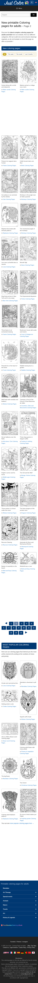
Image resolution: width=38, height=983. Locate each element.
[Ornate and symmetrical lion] (9, 680)
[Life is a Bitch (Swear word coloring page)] (9, 734)
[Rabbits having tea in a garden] (28, 363)
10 (23, 628)
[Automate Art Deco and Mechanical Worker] (28, 539)
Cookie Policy (22, 947)
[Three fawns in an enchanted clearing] (9, 327)
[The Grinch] (28, 780)
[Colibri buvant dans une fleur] (28, 158)
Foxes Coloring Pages (9, 370)
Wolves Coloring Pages (9, 404)
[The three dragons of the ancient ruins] (28, 506)
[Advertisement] (19, 114)
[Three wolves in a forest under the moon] (9, 506)
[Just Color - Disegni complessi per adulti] (14, 952)
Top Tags (33, 945)
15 (21, 633)
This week (11, 54)
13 (11, 633)
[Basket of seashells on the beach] (9, 563)
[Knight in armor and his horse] (9, 470)
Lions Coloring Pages (9, 267)
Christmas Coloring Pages (29, 785)
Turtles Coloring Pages (9, 706)
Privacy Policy (31, 947)
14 (16, 633)
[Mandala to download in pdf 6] (28, 680)
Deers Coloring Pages (27, 265)
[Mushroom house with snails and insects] (28, 327)
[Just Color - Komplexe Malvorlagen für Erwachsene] (22, 952)
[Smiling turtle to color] (9, 701)
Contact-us (6, 947)
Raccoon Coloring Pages (10, 545)
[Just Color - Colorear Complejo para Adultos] (18, 952)
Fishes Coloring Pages (9, 165)
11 (28, 628)
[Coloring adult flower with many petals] (28, 745)
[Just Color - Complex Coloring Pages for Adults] (6, 952)
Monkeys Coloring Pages (28, 199)
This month (19, 54)
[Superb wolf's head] (28, 714)
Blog (29, 945)
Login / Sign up (32, 2)
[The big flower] (9, 773)
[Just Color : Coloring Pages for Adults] (17, 2)
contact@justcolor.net (27, 974)
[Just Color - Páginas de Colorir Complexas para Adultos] (26, 952)
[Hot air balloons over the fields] (9, 434)
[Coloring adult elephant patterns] (9, 812)
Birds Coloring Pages (27, 165)
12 (33, 628)
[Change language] (36, 2)
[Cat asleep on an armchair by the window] (9, 192)
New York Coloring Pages (10, 300)
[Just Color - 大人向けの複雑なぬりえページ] (33, 952)
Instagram (25, 941)
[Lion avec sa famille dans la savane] (9, 260)
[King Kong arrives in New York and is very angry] (9, 293)
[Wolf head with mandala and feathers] (9, 397)
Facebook (13, 941)
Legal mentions (14, 947)
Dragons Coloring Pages (28, 513)
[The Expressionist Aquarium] (28, 293)
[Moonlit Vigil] (28, 260)
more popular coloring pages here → (22, 823)
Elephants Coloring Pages (10, 233)
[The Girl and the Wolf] (28, 470)
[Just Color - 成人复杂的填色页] (29, 952)
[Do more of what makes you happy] (28, 812)
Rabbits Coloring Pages (28, 370)
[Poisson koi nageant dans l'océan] (9, 158)
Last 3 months (29, 54)
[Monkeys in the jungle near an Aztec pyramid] (28, 192)
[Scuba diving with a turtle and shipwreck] (9, 82)
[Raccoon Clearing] (9, 539)
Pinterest (19, 941)
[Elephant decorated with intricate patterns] (9, 226)
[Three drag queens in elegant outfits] (28, 434)
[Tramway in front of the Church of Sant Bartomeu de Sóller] (28, 397)
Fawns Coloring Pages (9, 334)
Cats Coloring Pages (9, 199)
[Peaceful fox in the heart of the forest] (9, 363)
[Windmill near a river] (28, 563)
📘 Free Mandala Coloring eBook (11, 925)
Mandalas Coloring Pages (28, 686)
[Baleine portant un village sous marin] (28, 82)
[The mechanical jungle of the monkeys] (28, 226)
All (4, 54)
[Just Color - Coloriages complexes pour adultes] (11, 952)
